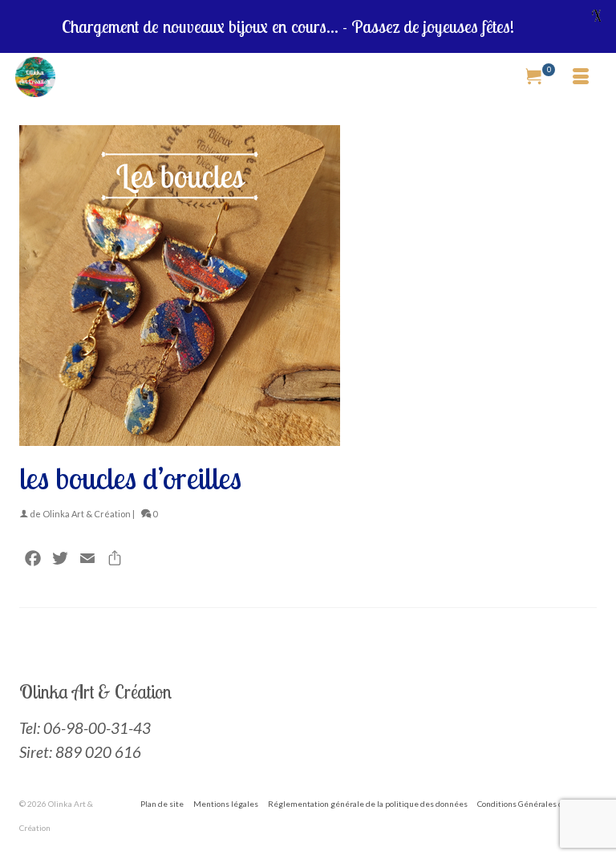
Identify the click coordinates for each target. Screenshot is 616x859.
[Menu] (581, 77)
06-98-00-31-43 (97, 728)
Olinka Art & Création (87, 514)
